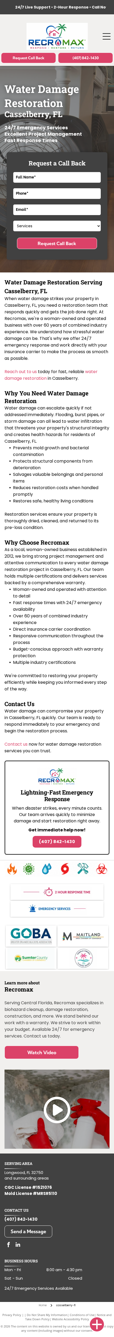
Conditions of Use (82, 1315)
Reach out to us (21, 372)
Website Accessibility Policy (70, 1319)
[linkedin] (18, 1245)
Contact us (16, 744)
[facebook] (8, 1245)
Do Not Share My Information (47, 1315)
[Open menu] (107, 36)
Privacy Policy (11, 1315)
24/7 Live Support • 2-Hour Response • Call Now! (52, 7)
